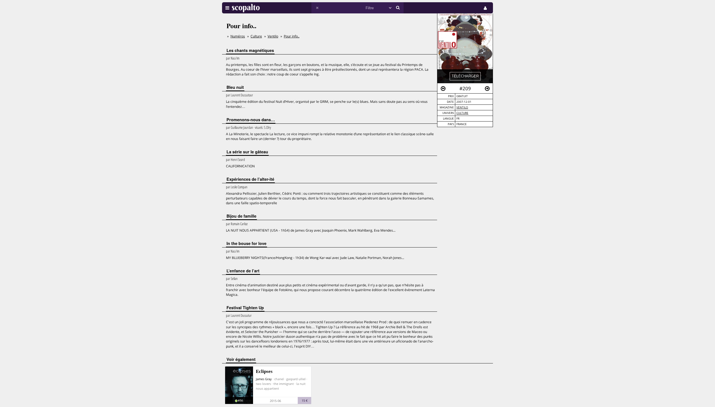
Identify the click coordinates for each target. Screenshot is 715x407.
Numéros (237, 36)
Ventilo (462, 107)
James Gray (264, 379)
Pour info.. (291, 36)
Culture (462, 113)
